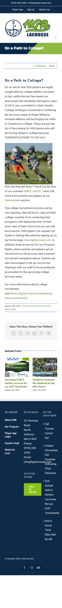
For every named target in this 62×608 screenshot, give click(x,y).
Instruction (38, 306)
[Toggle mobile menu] (55, 37)
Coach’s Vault (12, 443)
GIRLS (27, 191)
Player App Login (11, 435)
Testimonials (12, 200)
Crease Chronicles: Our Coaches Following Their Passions (50, 459)
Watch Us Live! (10, 451)
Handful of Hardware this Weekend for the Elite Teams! (44, 383)
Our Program (12, 426)
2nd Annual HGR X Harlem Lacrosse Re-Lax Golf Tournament (16, 383)
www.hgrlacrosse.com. (38, 240)
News (13, 309)
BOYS (37, 191)
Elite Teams (28, 306)
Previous (40, 65)
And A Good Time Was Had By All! (50, 530)
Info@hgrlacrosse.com (37, 461)
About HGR (11, 420)
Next (52, 65)
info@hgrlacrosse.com (40, 3)
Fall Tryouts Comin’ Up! (49, 430)
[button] (7, 374)
